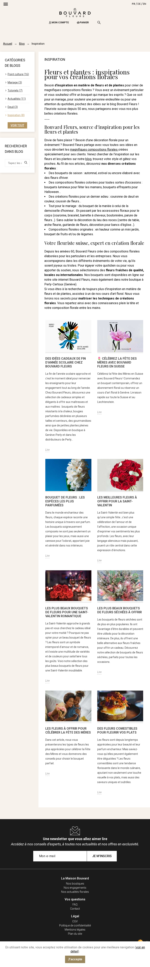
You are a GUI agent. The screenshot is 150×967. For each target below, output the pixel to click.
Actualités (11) (17, 98)
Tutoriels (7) (15, 90)
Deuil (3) (13, 107)
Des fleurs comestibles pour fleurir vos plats (117, 730)
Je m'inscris (102, 856)
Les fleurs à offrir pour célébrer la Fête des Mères (68, 730)
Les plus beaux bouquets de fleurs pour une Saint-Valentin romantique (66, 612)
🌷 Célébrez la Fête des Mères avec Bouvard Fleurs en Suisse (117, 362)
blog (88, 159)
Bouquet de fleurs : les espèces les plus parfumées (65, 501)
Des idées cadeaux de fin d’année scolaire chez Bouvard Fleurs (65, 362)
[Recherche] (99, 22)
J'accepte (75, 959)
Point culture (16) (18, 74)
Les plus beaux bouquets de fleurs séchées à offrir (119, 610)
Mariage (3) (15, 82)
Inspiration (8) (16, 115)
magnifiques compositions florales (94, 149)
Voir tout (17, 125)
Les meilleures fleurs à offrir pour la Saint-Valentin (117, 501)
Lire (47, 449)
